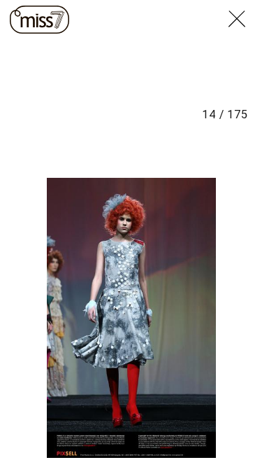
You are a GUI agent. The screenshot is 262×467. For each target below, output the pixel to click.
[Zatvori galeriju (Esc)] (245, 8)
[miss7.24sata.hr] (39, 19)
